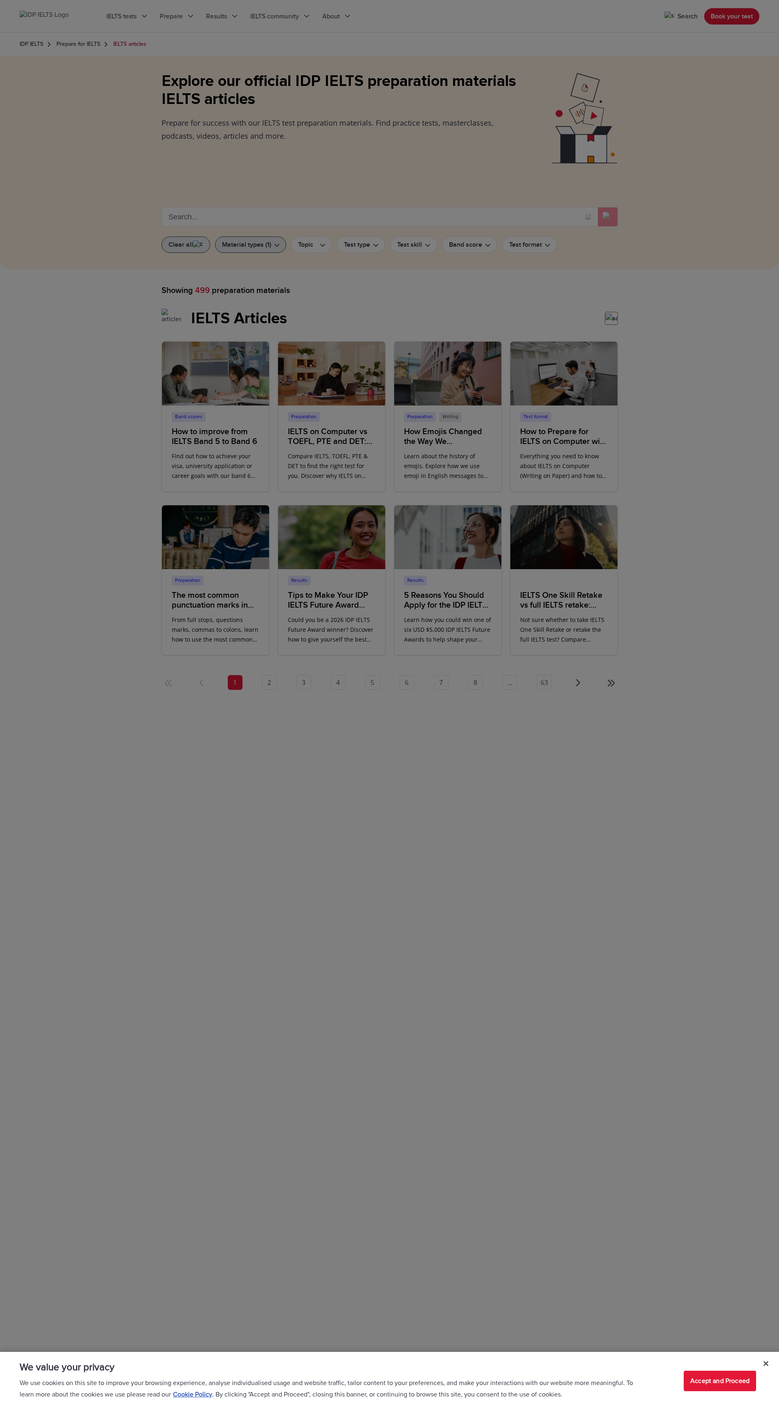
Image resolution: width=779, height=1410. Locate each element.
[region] (389, 1381)
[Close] (766, 1364)
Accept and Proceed (720, 1381)
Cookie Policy (192, 1394)
